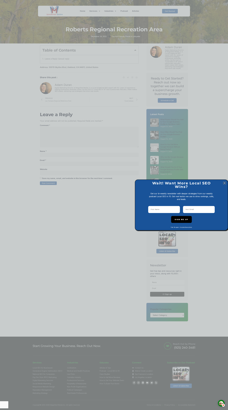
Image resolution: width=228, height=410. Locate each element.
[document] (114, 205)
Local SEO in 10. (164, 196)
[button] (224, 183)
